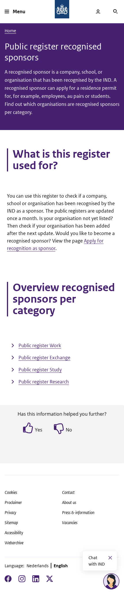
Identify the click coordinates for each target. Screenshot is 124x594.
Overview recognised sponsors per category (64, 299)
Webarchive (14, 542)
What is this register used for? (61, 159)
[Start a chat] (111, 581)
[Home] (62, 9)
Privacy (10, 512)
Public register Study (40, 369)
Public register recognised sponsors (53, 52)
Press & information (78, 512)
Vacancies (69, 522)
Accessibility (14, 532)
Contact (68, 492)
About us (69, 502)
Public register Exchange (44, 357)
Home (10, 30)
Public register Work (39, 345)
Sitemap (11, 522)
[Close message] (110, 557)
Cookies (11, 492)
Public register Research (43, 382)
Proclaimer (13, 502)
